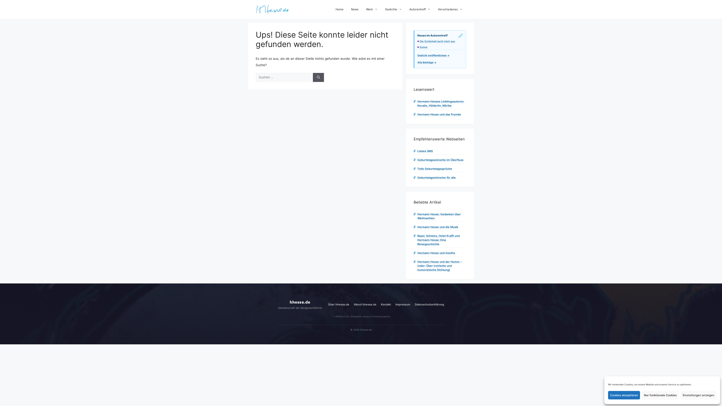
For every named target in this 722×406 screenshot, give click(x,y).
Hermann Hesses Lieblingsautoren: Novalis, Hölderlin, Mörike (440, 103)
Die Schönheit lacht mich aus (437, 41)
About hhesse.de (365, 304)
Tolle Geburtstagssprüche (434, 168)
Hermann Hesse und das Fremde (439, 114)
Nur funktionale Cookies (660, 395)
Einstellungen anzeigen (698, 395)
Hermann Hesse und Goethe (436, 253)
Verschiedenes (448, 9)
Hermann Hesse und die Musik (437, 227)
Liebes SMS (425, 151)
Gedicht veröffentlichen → (433, 55)
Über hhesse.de (338, 304)
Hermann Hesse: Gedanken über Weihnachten (439, 216)
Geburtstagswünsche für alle (436, 177)
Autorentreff (417, 9)
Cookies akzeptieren (624, 395)
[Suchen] (318, 77)
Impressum (402, 304)
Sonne (423, 47)
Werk (369, 9)
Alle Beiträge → (426, 62)
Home (340, 9)
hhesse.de (300, 302)
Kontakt (386, 304)
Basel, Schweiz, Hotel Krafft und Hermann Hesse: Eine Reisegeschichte (438, 239)
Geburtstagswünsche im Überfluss (440, 159)
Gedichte (391, 9)
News (355, 9)
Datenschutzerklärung (429, 304)
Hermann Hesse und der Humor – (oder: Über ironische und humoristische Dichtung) (439, 265)
